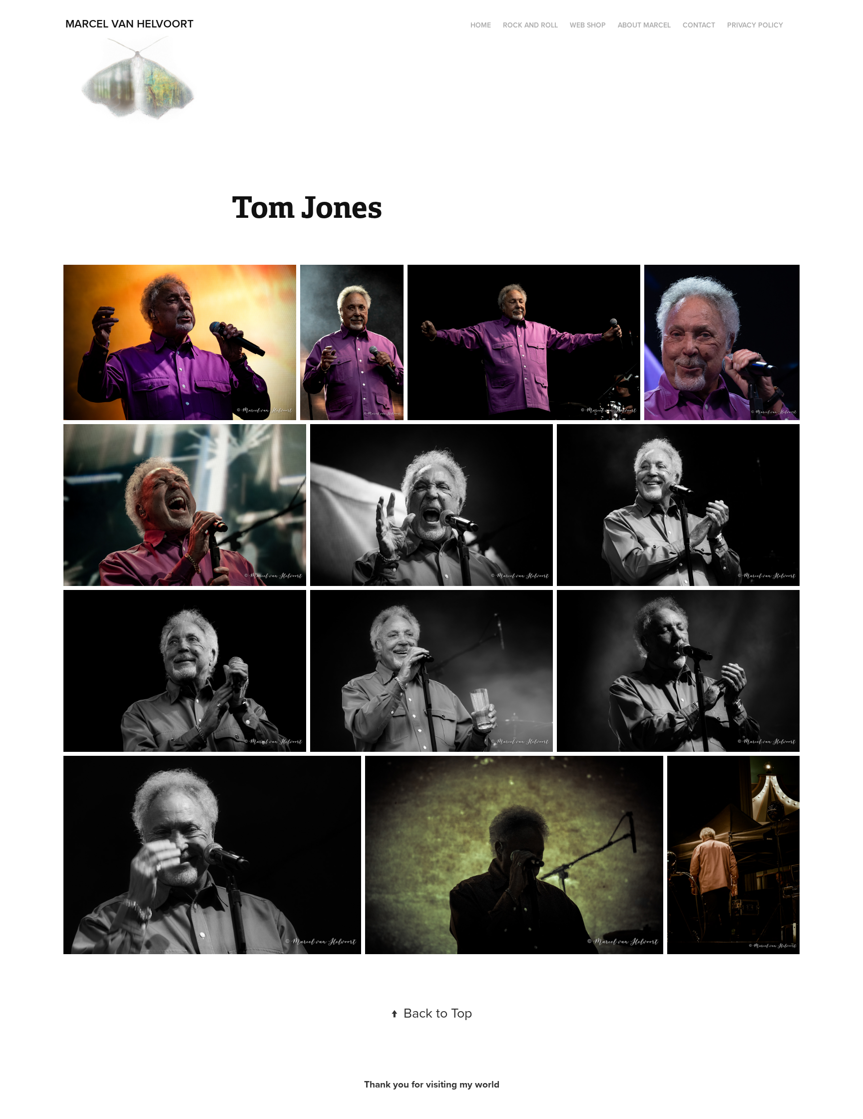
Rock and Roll (530, 25)
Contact (699, 25)
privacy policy (755, 25)
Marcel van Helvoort (129, 23)
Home (480, 25)
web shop (588, 25)
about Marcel (644, 25)
